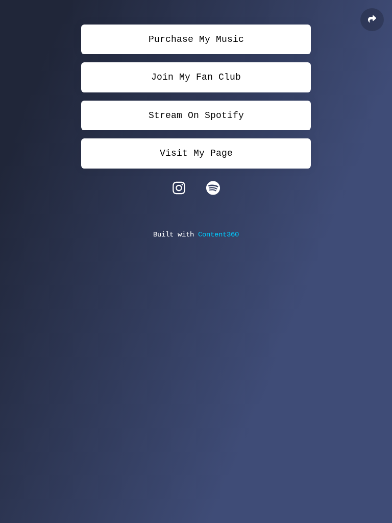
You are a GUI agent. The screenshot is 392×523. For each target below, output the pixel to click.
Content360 (218, 234)
